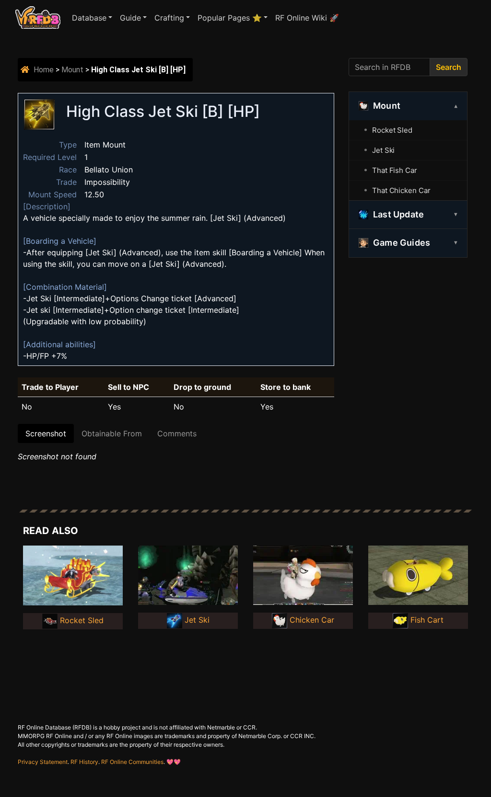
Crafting (169, 18)
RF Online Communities (132, 761)
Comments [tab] (177, 433)
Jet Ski (383, 150)
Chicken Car (312, 620)
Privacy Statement (43, 761)
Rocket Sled (392, 130)
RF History (84, 761)
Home (44, 69)
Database (89, 18)
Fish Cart (427, 620)
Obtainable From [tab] (112, 433)
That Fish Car (394, 170)
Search (448, 67)
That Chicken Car (401, 190)
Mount (72, 69)
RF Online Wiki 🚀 (307, 18)
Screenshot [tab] (45, 433)
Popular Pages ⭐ (230, 18)
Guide (130, 18)
